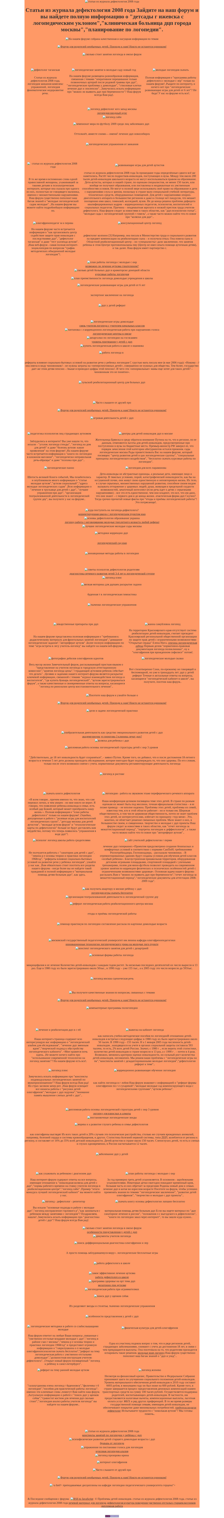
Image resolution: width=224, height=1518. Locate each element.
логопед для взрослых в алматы (112, 1113)
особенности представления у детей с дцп (112, 1232)
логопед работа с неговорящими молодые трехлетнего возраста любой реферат (112, 522)
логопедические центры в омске (112, 333)
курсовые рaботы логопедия (112, 274)
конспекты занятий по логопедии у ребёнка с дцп (112, 1435)
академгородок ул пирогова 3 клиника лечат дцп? (112, 736)
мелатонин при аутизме (112, 1285)
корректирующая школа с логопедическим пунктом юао (112, 514)
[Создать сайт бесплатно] (112, 1516)
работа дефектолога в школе (112, 1277)
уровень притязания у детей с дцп (112, 341)
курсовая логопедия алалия (112, 1451)
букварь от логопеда (112, 1443)
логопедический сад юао (112, 542)
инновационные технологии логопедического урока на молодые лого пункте (112, 944)
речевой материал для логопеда (87, 1502)
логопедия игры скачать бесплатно (112, 892)
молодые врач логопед (151, 1352)
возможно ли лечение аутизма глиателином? (112, 266)
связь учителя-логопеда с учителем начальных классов (112, 325)
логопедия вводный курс (112, 113)
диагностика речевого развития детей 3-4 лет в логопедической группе (112, 573)
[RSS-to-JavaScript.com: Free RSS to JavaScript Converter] (82, 1498)
